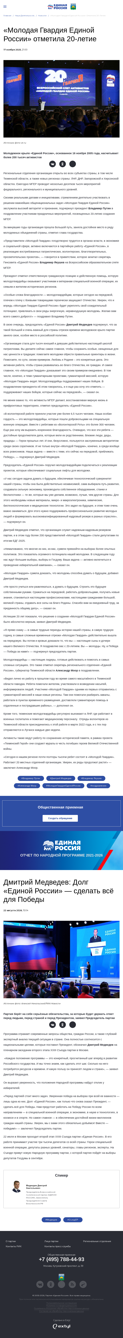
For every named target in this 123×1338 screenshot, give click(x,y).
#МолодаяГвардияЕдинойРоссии (63, 785)
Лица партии (51, 1241)
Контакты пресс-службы (57, 1246)
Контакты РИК (13, 1246)
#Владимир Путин (30, 778)
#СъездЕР (73, 1219)
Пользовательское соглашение (61, 1303)
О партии (11, 1241)
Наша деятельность (24, 15)
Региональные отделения (97, 1241)
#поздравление (98, 785)
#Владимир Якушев (91, 778)
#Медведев (51, 1219)
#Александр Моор (27, 785)
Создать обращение (60, 818)
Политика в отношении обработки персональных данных (61, 1308)
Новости (42, 15)
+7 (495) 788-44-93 (61, 1259)
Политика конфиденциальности (61, 1306)
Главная (7, 15)
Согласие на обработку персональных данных (61, 1311)
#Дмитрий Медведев (60, 778)
